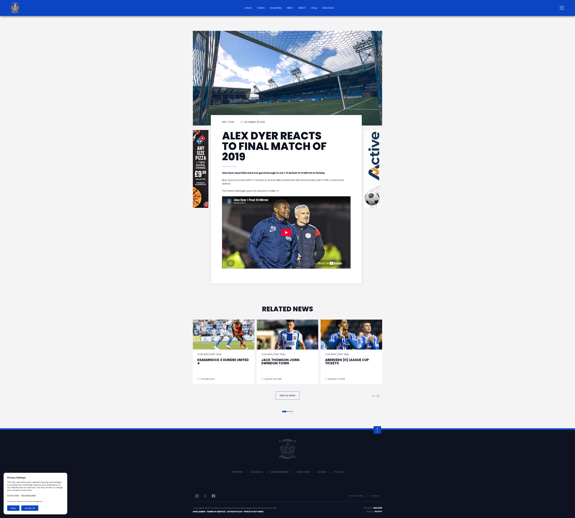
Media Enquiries (280, 472)
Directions (328, 8)
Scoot (378, 511)
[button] (375, 396)
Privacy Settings (253, 511)
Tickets (261, 8)
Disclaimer (199, 511)
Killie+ (290, 8)
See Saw (377, 508)
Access (321, 472)
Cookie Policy (235, 511)
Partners (237, 472)
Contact (374, 495)
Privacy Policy (356, 495)
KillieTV (302, 8)
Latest (248, 8)
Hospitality (276, 8)
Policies (338, 472)
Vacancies (256, 472)
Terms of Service (215, 511)
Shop (314, 8)
